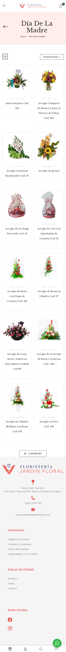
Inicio (23, 36)
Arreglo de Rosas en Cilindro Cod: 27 (48, 294)
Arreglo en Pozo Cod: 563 (48, 424)
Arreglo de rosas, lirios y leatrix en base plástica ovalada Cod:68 (17, 361)
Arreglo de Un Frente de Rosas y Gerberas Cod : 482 (49, 359)
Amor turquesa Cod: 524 (17, 106)
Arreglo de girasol (48, 170)
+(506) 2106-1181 (33, 503)
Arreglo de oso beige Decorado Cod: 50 (17, 231)
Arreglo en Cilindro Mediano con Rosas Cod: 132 (17, 426)
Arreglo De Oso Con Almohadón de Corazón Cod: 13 (49, 233)
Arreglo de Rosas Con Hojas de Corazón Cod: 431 (17, 296)
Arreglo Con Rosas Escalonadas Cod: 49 (17, 173)
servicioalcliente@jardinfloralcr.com (33, 514)
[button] (60, 6)
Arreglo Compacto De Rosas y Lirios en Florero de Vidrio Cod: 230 (48, 110)
